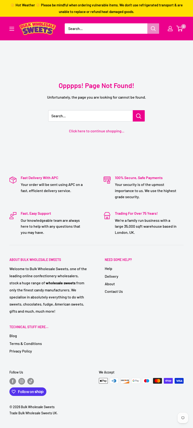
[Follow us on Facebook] (12, 381)
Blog (13, 335)
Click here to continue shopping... (96, 131)
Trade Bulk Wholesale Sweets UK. (33, 413)
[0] (180, 28)
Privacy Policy (20, 351)
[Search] (153, 28)
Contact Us (114, 291)
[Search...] (139, 116)
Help (108, 268)
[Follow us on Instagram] (21, 381)
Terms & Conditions (25, 343)
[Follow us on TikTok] (30, 381)
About (110, 283)
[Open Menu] (11, 29)
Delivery (111, 276)
